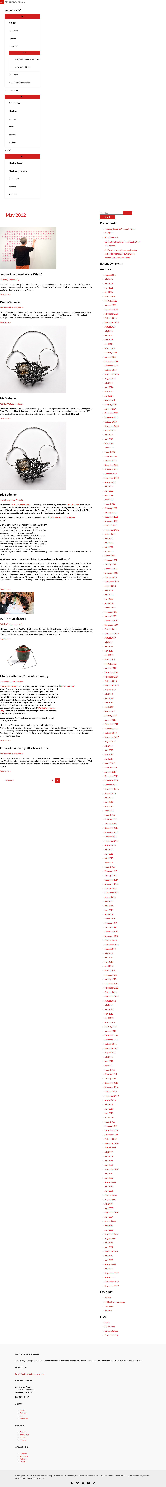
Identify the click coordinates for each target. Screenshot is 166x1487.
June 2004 (109, 1217)
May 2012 (109, 1014)
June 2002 (109, 1247)
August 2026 (110, 275)
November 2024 (111, 365)
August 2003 (110, 1221)
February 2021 (111, 560)
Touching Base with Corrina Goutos (119, 229)
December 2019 (111, 620)
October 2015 (111, 836)
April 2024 (109, 396)
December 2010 (111, 1083)
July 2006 (109, 1186)
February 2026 (111, 301)
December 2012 (111, 983)
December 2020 (111, 569)
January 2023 (110, 461)
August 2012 (110, 1001)
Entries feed (110, 1326)
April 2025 (109, 344)
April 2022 (109, 499)
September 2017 (112, 737)
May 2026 (109, 288)
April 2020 (109, 603)
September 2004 (112, 1212)
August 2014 (110, 897)
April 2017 (109, 759)
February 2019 (111, 664)
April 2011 (109, 1065)
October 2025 (111, 318)
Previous (8, 780)
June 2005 (109, 1208)
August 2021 (110, 534)
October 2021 (111, 525)
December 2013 (111, 931)
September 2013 (112, 944)
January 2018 (110, 720)
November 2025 (111, 314)
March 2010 (110, 1122)
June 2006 (109, 1191)
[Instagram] (83, 1484)
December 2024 (111, 361)
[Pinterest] (88, 1484)
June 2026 (109, 283)
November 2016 (111, 780)
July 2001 (109, 1256)
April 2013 (109, 966)
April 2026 (109, 292)
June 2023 (109, 439)
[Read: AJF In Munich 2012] (17, 613)
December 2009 (111, 1130)
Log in (107, 1322)
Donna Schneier (10, 302)
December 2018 (111, 672)
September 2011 (112, 1048)
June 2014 (109, 906)
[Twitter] (77, 1484)
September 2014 (112, 893)
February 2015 (111, 871)
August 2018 (110, 689)
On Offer (108, 233)
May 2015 (109, 858)
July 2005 (109, 1204)
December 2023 (111, 413)
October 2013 (111, 940)
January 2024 (110, 409)
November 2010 (111, 1087)
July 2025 (109, 331)
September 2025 (112, 322)
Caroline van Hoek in (9, 686)
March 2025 (110, 348)
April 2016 (109, 810)
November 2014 (111, 884)
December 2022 (111, 465)
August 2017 (110, 741)
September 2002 (112, 1234)
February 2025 (111, 352)
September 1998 (112, 1281)
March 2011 (110, 1070)
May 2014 (109, 910)
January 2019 (110, 668)
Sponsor (23, 1413)
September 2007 (112, 1169)
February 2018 (111, 715)
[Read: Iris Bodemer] (33, 392)
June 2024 (109, 387)
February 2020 (111, 612)
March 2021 (110, 556)
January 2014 (110, 927)
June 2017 (109, 750)
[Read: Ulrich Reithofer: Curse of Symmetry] (20, 670)
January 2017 (110, 772)
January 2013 (110, 979)
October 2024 (111, 370)
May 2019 (109, 651)
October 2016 (111, 785)
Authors (23, 1453)
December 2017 (111, 724)
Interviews (4, 500)
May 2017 (109, 754)
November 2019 (111, 625)
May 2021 (109, 547)
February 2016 (111, 819)
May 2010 (109, 1113)
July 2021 (109, 538)
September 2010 (112, 1096)
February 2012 (111, 1027)
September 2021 (112, 530)
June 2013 (109, 957)
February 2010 (111, 1126)
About (22, 1410)
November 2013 (111, 936)
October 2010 (111, 1091)
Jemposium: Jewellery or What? (21, 274)
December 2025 (111, 309)
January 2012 (110, 1031)
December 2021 (111, 517)
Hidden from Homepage (115, 1302)
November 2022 (111, 469)
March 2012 (110, 1022)
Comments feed (111, 1331)
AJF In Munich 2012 (13, 618)
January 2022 (110, 512)
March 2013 (110, 970)
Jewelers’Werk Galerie (21, 505)
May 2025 (109, 339)
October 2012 (111, 992)
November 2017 (111, 728)
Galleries (23, 1459)
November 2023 (111, 417)
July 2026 (109, 279)
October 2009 (111, 1139)
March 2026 (110, 296)
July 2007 (109, 1173)
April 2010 (109, 1117)
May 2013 (109, 962)
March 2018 (110, 711)
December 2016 (111, 776)
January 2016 (110, 823)
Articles (3, 307)
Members (24, 1456)
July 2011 (109, 1057)
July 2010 (109, 1104)
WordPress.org (111, 1335)
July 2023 (109, 435)
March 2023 (110, 452)
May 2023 (109, 443)
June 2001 (109, 1260)
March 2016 (110, 815)
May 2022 (109, 495)
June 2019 (109, 646)
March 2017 (110, 763)
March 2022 (110, 504)
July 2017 (109, 746)
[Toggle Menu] (22, 16)
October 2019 (111, 629)
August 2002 (110, 1238)
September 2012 (112, 996)
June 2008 (109, 1165)
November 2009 (111, 1135)
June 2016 (109, 802)
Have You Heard (111, 237)
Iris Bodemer (8, 398)
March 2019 (110, 659)
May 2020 (109, 599)
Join (21, 1416)
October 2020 (111, 577)
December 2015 (111, 828)
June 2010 (109, 1109)
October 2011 (111, 1044)
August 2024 (110, 378)
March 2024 (110, 400)
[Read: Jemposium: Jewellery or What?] (28, 268)
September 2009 (112, 1143)
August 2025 (110, 327)
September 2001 (112, 1251)
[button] (19, 10)
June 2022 (109, 491)
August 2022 (110, 482)
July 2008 (109, 1160)
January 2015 (110, 875)
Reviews (3, 280)
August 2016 (110, 793)
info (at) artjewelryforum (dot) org (29, 1374)
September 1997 (112, 1286)
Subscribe (24, 1418)
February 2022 (111, 508)
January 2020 (110, 616)
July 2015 (109, 849)
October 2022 (111, 473)
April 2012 (109, 1018)
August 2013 (110, 949)
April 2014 (109, 914)
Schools (23, 1462)
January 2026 (110, 305)
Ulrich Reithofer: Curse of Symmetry (24, 676)
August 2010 (110, 1100)
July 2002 (109, 1243)
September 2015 (112, 841)
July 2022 (109, 486)
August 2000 (110, 1264)
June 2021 (109, 543)
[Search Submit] (127, 213)
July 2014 (109, 901)
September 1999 (112, 1273)
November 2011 (111, 1039)
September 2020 (112, 581)
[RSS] (93, 1484)
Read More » (5, 294)
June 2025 (109, 335)
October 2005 (111, 1195)
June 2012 (109, 1009)
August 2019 (110, 638)
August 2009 (110, 1147)
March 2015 (110, 867)
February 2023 (111, 456)
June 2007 (109, 1178)
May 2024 (109, 391)
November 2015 (111, 832)
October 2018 (111, 681)
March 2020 (110, 607)
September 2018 (112, 685)
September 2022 (112, 478)
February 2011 (111, 1074)
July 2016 (109, 798)
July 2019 (109, 642)
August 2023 (110, 430)
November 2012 (111, 988)
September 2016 (112, 789)
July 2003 (109, 1225)
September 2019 (112, 633)
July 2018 (109, 694)
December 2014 (111, 880)
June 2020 (109, 594)
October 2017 (111, 733)
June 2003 (109, 1230)
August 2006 (110, 1182)
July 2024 (109, 383)
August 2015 (110, 845)
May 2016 (109, 806)
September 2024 (112, 374)
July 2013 (109, 953)
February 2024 (111, 404)
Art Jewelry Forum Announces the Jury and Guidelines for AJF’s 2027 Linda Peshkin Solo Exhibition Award (121, 254)
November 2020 (111, 573)
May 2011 (109, 1061)
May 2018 (109, 702)
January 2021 (110, 564)
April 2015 (109, 862)
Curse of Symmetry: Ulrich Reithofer (24, 748)
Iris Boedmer (73, 505)
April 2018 (109, 707)
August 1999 (110, 1277)
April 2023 (109, 448)
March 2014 (110, 919)
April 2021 (109, 551)
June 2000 (109, 1269)
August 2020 (110, 586)
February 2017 (111, 767)
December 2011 (111, 1035)
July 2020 (109, 590)
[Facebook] (72, 1484)
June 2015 (109, 854)
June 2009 (109, 1156)
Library (23, 1440)
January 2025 (110, 357)
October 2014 (111, 888)
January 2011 (110, 1078)
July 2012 (109, 1005)
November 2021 (111, 521)
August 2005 (110, 1199)
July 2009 (109, 1152)
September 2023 (112, 426)
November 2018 (111, 677)
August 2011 (110, 1052)
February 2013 (111, 975)
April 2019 (109, 655)
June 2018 (109, 698)
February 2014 (111, 923)
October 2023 (111, 422)
